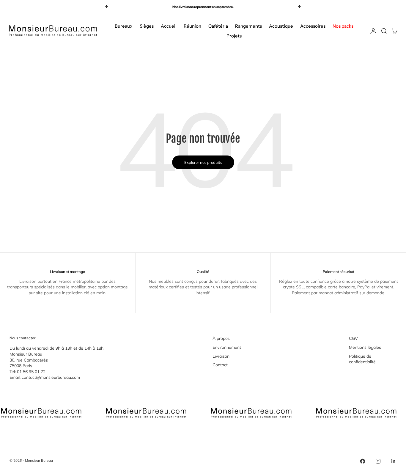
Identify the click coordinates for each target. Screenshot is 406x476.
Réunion (192, 26)
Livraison (221, 356)
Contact (220, 364)
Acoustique (281, 26)
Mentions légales (365, 347)
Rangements (248, 26)
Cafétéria (218, 26)
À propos (221, 338)
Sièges (147, 26)
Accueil (169, 26)
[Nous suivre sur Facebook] (363, 461)
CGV (353, 338)
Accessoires (312, 26)
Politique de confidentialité (362, 359)
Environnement (227, 347)
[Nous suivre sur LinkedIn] (393, 461)
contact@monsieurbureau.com (51, 377)
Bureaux (124, 26)
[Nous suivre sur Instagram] (378, 461)
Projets (234, 36)
